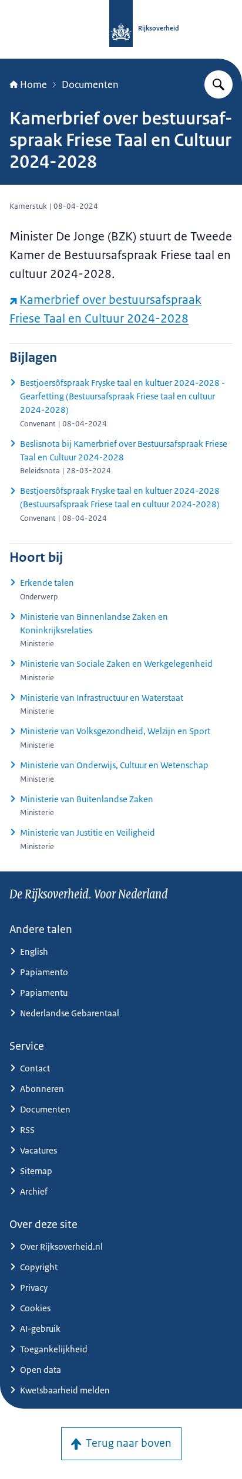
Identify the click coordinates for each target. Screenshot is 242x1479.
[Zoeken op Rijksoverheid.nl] (218, 84)
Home (33, 84)
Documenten (90, 84)
